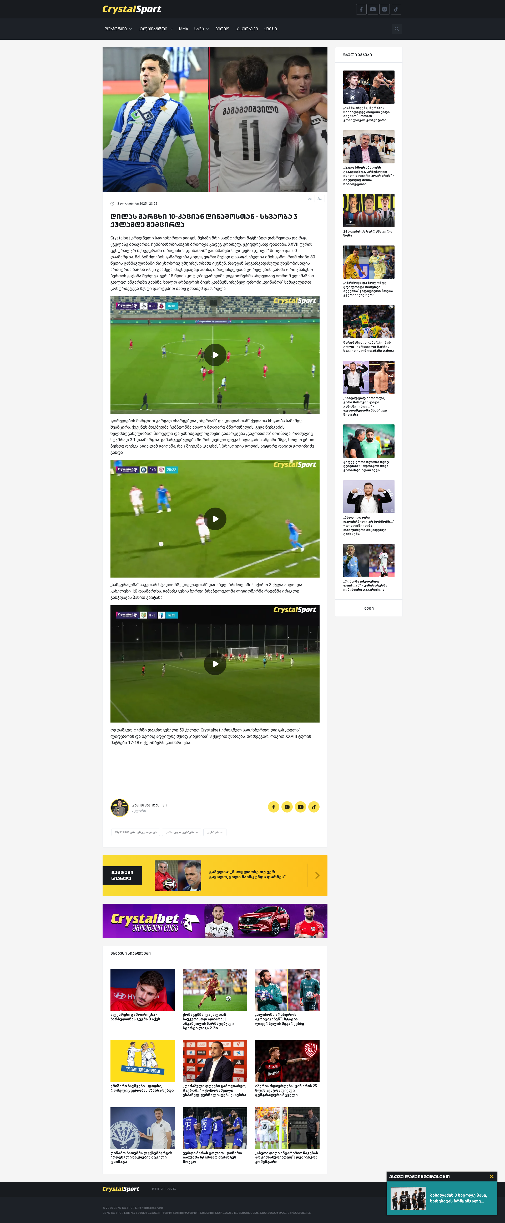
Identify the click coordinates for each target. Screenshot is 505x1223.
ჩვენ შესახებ (164, 1189)
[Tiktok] (314, 807)
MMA (183, 29)
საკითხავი (247, 29)
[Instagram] (287, 807)
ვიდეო (222, 29)
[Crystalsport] (132, 9)
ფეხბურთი (116, 29)
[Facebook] (273, 807)
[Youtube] (300, 807)
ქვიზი (270, 29)
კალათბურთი (152, 29)
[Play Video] (215, 355)
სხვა (199, 29)
